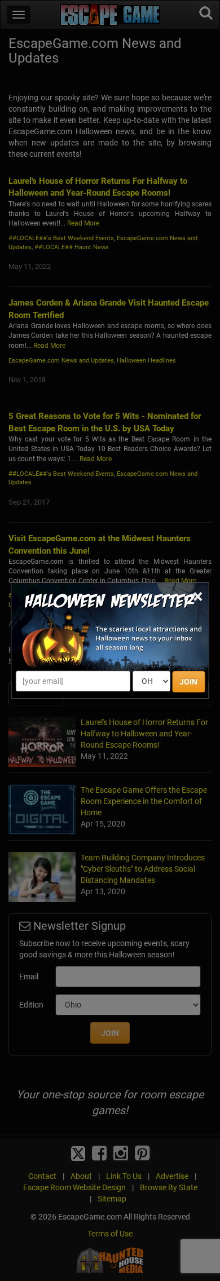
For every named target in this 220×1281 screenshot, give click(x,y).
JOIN (188, 681)
